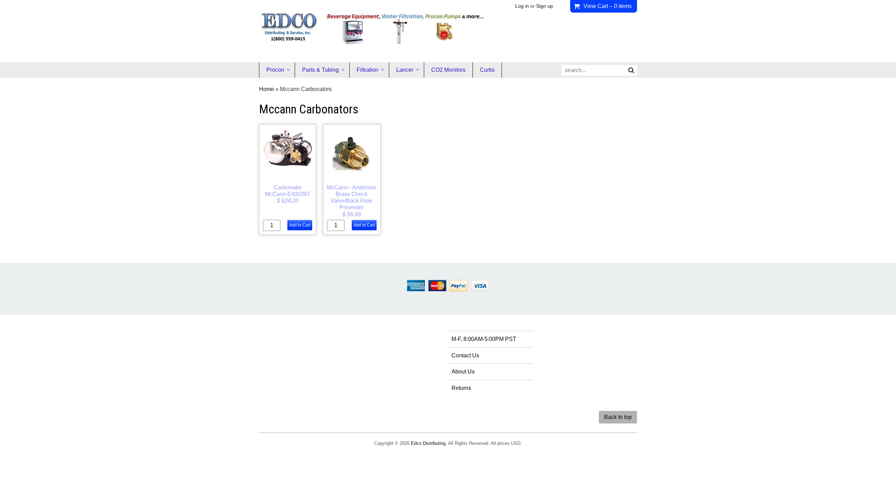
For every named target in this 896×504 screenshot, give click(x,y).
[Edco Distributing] (372, 40)
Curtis (487, 70)
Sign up (544, 6)
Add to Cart (299, 225)
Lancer (404, 70)
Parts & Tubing (320, 70)
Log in (522, 6)
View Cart (607, 6)
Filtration (367, 70)
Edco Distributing (428, 443)
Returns (461, 388)
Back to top (618, 417)
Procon (275, 70)
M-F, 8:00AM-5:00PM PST (483, 339)
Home (266, 89)
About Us (463, 371)
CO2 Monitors (448, 70)
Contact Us (465, 355)
